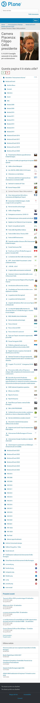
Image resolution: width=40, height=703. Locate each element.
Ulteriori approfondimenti (14, 539)
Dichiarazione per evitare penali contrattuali (20, 218)
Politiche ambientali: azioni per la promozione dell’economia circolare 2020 (17, 346)
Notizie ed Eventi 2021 (13, 450)
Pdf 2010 (9, 485)
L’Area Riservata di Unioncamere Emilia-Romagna (19, 560)
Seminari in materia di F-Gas (16, 183)
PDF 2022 (10, 527)
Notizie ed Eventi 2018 (13, 143)
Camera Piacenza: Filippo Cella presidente (20, 191)
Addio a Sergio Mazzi (14, 210)
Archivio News (11, 85)
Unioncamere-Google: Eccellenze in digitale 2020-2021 (19, 440)
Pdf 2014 (9, 93)
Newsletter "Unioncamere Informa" (15, 77)
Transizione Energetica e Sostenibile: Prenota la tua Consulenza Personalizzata (17, 661)
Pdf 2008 (9, 477)
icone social (8, 587)
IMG (8, 100)
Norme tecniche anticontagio (16, 206)
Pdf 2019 (9, 516)
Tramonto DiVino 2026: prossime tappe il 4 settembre (18, 598)
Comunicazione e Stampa (15, 24)
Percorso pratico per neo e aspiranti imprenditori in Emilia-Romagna (19, 648)
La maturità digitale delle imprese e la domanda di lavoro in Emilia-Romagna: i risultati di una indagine (19, 310)
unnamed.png (10, 564)
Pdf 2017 (9, 508)
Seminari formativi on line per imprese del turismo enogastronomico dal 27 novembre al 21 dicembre (20, 358)
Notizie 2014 (10, 128)
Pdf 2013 (9, 473)
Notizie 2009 (10, 108)
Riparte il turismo (13, 395)
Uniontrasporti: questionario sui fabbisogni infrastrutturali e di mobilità (19, 445)
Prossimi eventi (9, 594)
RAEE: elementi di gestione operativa (18, 387)
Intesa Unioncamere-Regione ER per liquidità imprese (20, 280)
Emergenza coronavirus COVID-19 (18, 214)
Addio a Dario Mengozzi (15, 166)
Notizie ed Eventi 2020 (7, 26)
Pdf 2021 (9, 524)
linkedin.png (9, 576)
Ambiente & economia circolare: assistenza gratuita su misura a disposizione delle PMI (19, 413)
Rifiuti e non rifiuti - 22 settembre (12, 605)
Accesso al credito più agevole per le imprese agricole (20, 161)
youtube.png (9, 583)
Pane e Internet (12, 324)
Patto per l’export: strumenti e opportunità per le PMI (19, 336)
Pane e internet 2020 (14, 328)
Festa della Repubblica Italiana (17, 230)
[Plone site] (11, 4)
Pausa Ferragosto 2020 (15, 341)
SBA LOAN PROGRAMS (15, 408)
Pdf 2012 (9, 493)
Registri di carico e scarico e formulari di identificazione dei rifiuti (18, 352)
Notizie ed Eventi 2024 (13, 462)
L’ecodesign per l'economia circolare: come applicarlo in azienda (19, 290)
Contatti (9, 89)
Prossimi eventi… (7, 637)
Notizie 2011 (10, 116)
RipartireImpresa (13, 398)
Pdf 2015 (9, 500)
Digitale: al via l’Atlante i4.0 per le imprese (20, 222)
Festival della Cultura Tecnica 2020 (18, 233)
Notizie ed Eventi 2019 (13, 147)
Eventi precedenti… (7, 635)
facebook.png (10, 568)
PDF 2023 (10, 531)
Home (3, 24)
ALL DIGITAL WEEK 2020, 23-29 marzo (19, 170)
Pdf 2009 (9, 481)
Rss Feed (9, 535)
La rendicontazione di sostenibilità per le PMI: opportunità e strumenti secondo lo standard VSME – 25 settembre (20, 620)
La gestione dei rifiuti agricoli (16, 295)
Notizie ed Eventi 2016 (13, 135)
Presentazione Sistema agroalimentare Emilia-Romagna (18, 155)
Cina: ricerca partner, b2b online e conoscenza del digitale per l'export (16, 196)
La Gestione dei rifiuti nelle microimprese (19, 256)
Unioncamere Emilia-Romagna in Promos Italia (19, 434)
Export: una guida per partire (16, 226)
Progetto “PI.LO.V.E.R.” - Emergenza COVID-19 (19, 365)
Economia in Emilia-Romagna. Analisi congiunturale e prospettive (18, 202)
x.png (7, 580)
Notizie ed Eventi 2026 (13, 470)
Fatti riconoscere (34, 14)
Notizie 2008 (10, 104)
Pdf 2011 (9, 489)
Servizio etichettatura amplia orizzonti (19, 418)
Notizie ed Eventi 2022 (13, 454)
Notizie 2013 (10, 124)
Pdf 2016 (9, 504)
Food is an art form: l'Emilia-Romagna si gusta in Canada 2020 (18, 252)
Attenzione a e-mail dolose (15, 174)
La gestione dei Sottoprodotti (16, 299)
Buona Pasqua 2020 (14, 187)
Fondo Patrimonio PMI (14, 247)
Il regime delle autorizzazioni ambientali (19, 270)
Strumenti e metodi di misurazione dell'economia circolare (17, 422)
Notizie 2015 (10, 131)
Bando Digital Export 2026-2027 (12, 655)
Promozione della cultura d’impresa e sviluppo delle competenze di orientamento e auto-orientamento (20, 372)
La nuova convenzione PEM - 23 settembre (15, 612)
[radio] (3, 72)
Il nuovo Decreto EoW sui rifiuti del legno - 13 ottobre (18, 628)
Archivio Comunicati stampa (13, 543)
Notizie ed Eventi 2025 (13, 466)
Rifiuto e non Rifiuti (13, 391)
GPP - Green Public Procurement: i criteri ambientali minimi (18, 261)
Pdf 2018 (9, 512)
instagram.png (10, 572)
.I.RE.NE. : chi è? (13, 266)
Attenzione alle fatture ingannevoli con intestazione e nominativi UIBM (18, 178)
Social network (9, 551)
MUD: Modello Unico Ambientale (17, 316)
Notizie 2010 (10, 112)
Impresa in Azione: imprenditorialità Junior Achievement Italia (19, 275)
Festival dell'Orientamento (15, 237)
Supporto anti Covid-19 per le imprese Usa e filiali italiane (19, 428)
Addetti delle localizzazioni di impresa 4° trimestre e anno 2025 (19, 674)
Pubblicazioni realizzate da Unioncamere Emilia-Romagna (18, 555)
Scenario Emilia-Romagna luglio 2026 (13, 668)
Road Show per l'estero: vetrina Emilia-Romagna (18, 403)
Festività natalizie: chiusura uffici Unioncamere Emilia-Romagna (20, 242)
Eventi (9, 97)
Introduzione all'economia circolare (18, 285)
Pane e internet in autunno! (16, 331)
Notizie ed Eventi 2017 (13, 139)
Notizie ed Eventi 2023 (13, 458)
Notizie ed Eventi (30, 24)
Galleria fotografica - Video (13, 547)
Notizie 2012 (10, 120)
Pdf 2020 (9, 520)
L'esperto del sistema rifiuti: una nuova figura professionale (20, 304)
